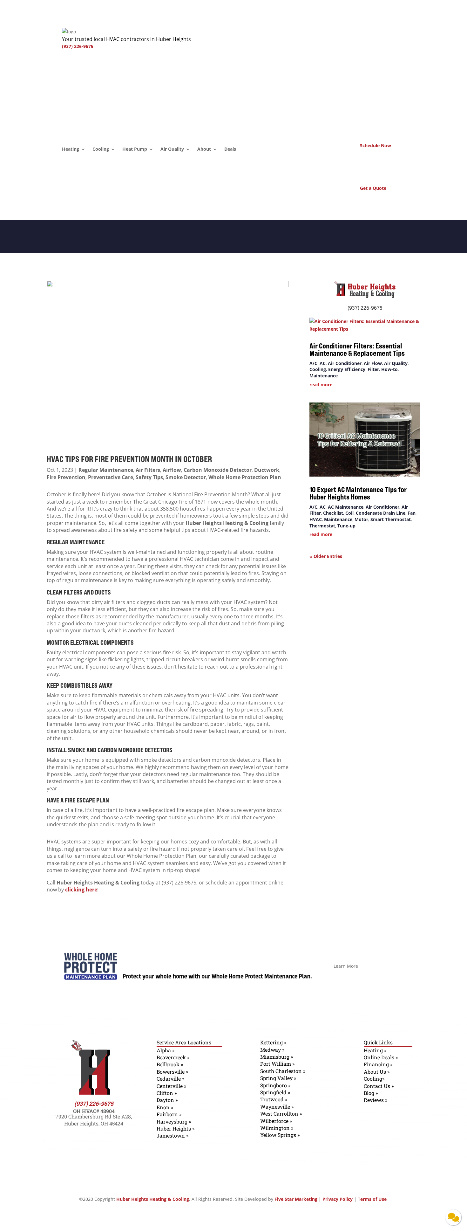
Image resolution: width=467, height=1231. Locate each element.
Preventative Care (110, 477)
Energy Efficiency (346, 369)
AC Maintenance (345, 507)
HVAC (315, 519)
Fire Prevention (66, 477)
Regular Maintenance (105, 469)
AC (323, 363)
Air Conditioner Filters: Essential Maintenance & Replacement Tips (357, 349)
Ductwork (266, 469)
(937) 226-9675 (77, 46)
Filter (373, 369)
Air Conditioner (345, 363)
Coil (349, 513)
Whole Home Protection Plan (244, 477)
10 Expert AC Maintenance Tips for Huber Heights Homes (358, 493)
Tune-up (346, 526)
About (204, 149)
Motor (361, 519)
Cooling (100, 149)
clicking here (81, 889)
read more (320, 385)
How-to (389, 369)
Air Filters (148, 469)
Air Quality (172, 149)
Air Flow (373, 363)
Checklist (333, 513)
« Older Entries (325, 556)
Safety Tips (149, 477)
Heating (70, 149)
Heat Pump (134, 149)
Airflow (172, 469)
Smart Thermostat (390, 519)
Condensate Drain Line (380, 513)
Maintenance (323, 376)
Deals (230, 149)
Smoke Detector (186, 477)
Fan (412, 513)
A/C (313, 363)
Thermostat (322, 526)
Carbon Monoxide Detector (218, 469)
